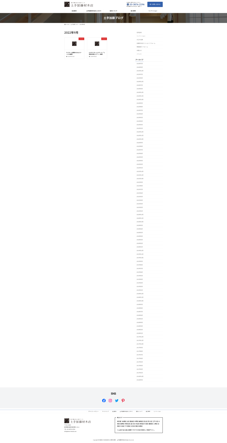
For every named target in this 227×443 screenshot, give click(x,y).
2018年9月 (140, 304)
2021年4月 (140, 200)
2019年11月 (140, 254)
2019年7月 (140, 268)
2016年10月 (140, 376)
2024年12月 (140, 81)
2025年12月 (140, 70)
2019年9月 (140, 261)
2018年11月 (140, 297)
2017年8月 (140, 351)
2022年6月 (140, 153)
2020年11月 (140, 218)
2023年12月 (140, 92)
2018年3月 (140, 326)
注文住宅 (139, 32)
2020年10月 (140, 221)
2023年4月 (140, 121)
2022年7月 (140, 150)
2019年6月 (140, 272)
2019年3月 (140, 283)
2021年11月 (140, 175)
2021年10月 (140, 178)
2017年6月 (140, 358)
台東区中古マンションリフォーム (146, 43)
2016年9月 (140, 380)
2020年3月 (140, 239)
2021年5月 (140, 196)
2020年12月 (140, 214)
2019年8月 (140, 265)
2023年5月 (140, 117)
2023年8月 (140, 106)
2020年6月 (140, 229)
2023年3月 (140, 124)
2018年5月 (140, 319)
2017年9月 (140, 347)
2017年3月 (140, 369)
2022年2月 (140, 164)
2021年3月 (140, 203)
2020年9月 (140, 225)
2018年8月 (140, 308)
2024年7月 (140, 85)
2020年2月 (140, 243)
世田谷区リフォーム (142, 47)
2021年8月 (140, 186)
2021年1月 (140, 211)
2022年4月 (140, 160)
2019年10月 (140, 257)
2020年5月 (140, 232)
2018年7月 (140, 311)
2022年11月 (140, 135)
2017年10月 (140, 344)
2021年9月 (140, 182)
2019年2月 (140, 286)
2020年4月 (140, 236)
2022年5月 (140, 157)
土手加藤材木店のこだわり (126, 411)
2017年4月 (140, 365)
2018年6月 (140, 315)
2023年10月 (140, 99)
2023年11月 (140, 96)
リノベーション (141, 36)
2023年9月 (140, 103)
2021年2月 (140, 207)
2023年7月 (140, 110)
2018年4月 (140, 322)
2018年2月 (140, 329)
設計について (139, 411)
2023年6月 (140, 114)
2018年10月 (140, 301)
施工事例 (148, 411)
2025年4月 (140, 78)
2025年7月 (140, 74)
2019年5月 (140, 275)
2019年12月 (140, 250)
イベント (139, 54)
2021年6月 (140, 193)
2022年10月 (140, 139)
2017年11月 (140, 340)
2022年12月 (140, 132)
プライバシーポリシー (93, 411)
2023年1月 (140, 128)
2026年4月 (140, 67)
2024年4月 (140, 88)
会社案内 (114, 411)
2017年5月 (140, 362)
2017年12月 (140, 337)
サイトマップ (105, 411)
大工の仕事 (140, 39)
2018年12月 (140, 293)
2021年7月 (140, 189)
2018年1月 (140, 333)
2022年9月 (140, 142)
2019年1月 (140, 290)
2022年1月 (140, 168)
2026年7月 (140, 63)
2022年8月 (140, 146)
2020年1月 (140, 247)
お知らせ (139, 50)
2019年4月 (140, 279)
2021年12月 (140, 171)
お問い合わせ (156, 4)
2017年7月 (140, 354)
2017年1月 (140, 372)
